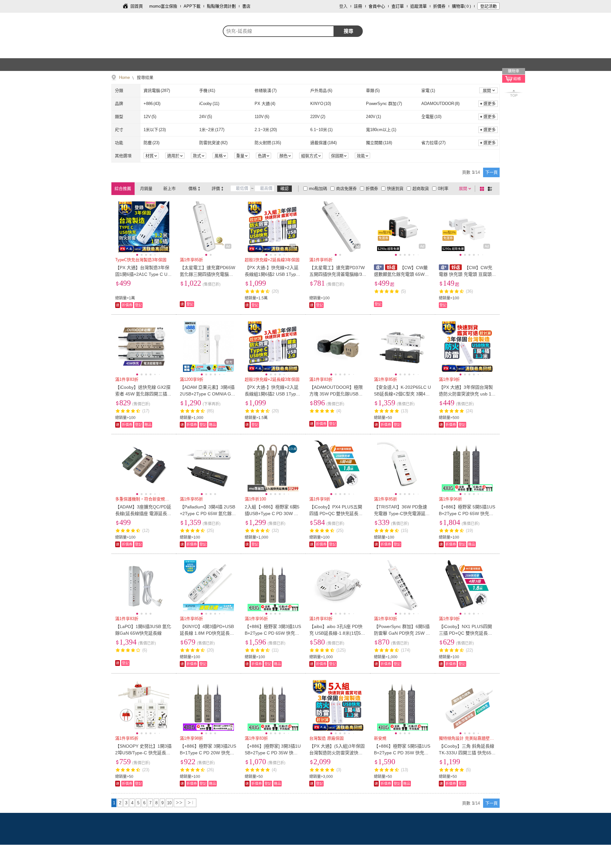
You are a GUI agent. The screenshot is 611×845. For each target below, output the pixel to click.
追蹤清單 (418, 6)
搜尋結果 (144, 77)
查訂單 (397, 6)
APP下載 (192, 6)
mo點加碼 (318, 188)
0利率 (443, 188)
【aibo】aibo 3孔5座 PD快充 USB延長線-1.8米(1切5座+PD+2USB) (337, 633)
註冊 (358, 6)
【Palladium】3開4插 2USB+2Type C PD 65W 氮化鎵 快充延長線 (207, 513)
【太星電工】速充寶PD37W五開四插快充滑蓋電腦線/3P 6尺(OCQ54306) (337, 274)
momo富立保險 (163, 6)
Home (124, 77)
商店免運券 (346, 188)
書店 (246, 6)
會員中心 (377, 6)
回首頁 (136, 6)
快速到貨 (395, 188)
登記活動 (488, 6)
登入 (343, 6)
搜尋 (348, 31)
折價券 (439, 6)
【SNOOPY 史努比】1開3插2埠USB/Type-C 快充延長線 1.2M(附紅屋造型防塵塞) (143, 753)
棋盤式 (483, 188)
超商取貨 (420, 188)
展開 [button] (487, 90)
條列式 (491, 188)
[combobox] (278, 31)
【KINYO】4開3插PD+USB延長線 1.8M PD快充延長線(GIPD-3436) (207, 633)
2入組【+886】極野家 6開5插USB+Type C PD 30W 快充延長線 (272, 513)
